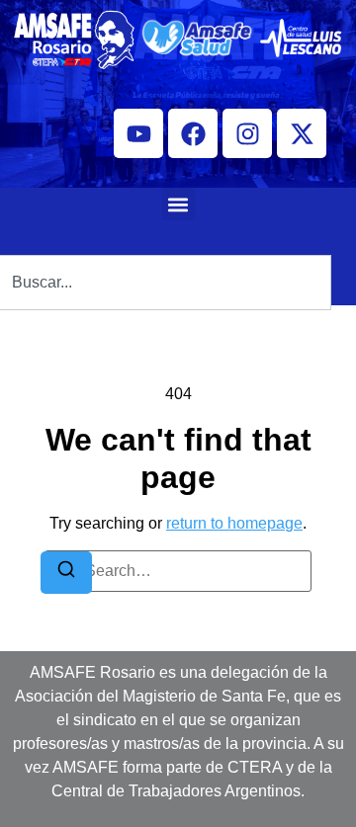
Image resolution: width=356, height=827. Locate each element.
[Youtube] (138, 133)
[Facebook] (193, 133)
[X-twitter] (301, 133)
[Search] (66, 572)
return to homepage (234, 523)
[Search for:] (178, 571)
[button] (178, 204)
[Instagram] (247, 133)
